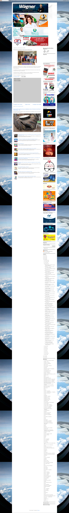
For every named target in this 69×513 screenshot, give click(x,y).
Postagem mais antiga (37, 104)
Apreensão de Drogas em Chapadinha (49, 368)
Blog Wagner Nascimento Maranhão (49, 385)
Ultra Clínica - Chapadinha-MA (48, 496)
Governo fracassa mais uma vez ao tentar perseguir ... (49, 296)
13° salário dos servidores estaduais (49, 360)
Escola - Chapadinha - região (48, 433)
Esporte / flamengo (46, 434)
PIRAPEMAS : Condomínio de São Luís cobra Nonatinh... (49, 267)
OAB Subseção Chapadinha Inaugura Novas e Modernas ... (50, 265)
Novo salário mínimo (47, 463)
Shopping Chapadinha (47, 486)
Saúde (45, 483)
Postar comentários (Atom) (19, 106)
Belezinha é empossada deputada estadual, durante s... (49, 290)
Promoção (45, 479)
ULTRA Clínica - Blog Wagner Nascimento (49, 495)
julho (45, 347)
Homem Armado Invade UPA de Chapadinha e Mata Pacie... (49, 332)
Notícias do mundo (46, 461)
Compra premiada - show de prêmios (49, 402)
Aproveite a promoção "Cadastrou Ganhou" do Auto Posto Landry (27, 176)
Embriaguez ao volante (47, 431)
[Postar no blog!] (22, 76)
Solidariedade (46, 492)
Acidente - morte (46, 361)
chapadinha (45, 395)
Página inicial (27, 104)
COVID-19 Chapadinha (47, 413)
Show (44, 487)
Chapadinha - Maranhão (47, 396)
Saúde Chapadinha (46, 484)
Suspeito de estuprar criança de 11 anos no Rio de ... (49, 327)
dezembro (46, 260)
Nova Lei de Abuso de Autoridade (48, 462)
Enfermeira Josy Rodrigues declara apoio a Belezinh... (49, 271)
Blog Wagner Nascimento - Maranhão (49, 381)
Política (45, 470)
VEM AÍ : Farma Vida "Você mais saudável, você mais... (49, 340)
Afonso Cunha (46, 364)
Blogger (38, 510)
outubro (46, 262)
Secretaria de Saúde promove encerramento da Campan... (49, 342)
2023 (45, 255)
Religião (45, 481)
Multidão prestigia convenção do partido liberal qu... (49, 315)
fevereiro (46, 353)
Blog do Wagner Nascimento (48, 251)
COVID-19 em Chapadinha (47, 414)
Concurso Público (46, 403)
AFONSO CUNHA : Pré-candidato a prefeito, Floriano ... (49, 329)
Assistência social (46, 369)
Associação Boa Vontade (47, 370)
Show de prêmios (46, 490)
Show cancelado (46, 489)
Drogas (45, 425)
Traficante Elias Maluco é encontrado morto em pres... (50, 292)
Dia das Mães (46, 419)
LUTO (45, 456)
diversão (45, 424)
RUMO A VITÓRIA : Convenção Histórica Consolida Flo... (49, 305)
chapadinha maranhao (47, 398)
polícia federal (46, 467)
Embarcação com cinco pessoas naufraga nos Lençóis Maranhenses (49, 430)
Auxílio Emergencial (46, 371)
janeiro (46, 354)
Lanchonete (45, 455)
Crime (45, 415)
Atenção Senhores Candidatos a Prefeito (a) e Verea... (49, 330)
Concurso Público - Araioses (48, 404)
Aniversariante (46, 366)
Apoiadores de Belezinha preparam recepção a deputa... (49, 284)
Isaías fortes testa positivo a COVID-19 (49, 453)
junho (46, 348)
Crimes (45, 417)
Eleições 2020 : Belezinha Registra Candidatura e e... (49, 300)
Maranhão (45, 459)
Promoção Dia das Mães (47, 480)
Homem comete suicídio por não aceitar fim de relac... (49, 323)
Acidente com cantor (47, 362)
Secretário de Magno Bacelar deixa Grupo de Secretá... (49, 288)
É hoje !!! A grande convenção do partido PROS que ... (49, 309)
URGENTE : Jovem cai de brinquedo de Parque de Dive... (50, 311)
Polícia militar (46, 468)
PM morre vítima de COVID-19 (48, 465)
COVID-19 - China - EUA (47, 412)
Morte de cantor (46, 460)
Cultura (45, 418)
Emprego (45, 432)
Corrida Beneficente (46, 410)
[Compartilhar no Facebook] (24, 76)
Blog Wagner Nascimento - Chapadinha (49, 380)
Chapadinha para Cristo (47, 399)
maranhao (45, 458)
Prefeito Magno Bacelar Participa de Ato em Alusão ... (49, 334)
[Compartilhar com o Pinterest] (25, 76)
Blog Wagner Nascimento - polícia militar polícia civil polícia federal (49, 382)
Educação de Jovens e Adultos (48, 427)
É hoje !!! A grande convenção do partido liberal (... (49, 321)
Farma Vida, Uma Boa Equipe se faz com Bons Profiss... (50, 298)
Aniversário (45, 367)
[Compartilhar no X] (23, 76)
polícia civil (45, 466)
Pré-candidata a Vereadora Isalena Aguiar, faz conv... (49, 317)
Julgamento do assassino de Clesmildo (49, 454)
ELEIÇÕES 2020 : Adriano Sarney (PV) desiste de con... (49, 280)
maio (45, 349)
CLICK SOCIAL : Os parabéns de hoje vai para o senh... (50, 336)
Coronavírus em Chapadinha (48, 406)
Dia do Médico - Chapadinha (48, 420)
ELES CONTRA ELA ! (21, 143)
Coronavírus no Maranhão (47, 407)
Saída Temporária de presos (48, 482)
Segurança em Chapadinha (47, 485)
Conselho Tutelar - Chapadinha (48, 405)
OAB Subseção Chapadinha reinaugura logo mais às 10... (50, 269)
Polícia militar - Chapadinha (47, 469)
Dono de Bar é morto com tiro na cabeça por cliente (25, 171)
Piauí (44, 464)
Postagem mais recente (17, 104)
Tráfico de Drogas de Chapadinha (48, 494)
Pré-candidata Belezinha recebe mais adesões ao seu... (50, 319)
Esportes (45, 435)
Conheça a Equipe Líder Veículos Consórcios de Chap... (49, 273)
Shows (45, 491)
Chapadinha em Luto (47, 397)
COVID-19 (45, 411)
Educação (45, 426)
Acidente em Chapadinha (47, 363)
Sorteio (45, 493)
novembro (46, 261)
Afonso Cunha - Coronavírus (48, 365)
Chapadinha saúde (46, 400)
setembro (46, 263)
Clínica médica (46, 401)
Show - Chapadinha (46, 488)
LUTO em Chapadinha (47, 457)
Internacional (45, 452)
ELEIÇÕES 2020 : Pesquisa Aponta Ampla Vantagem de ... (49, 278)
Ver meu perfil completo (46, 252)
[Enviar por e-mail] (21, 76)
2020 (45, 259)
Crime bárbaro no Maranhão (47, 416)
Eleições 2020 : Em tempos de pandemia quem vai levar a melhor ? (27, 148)
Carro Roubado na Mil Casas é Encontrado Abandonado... (49, 304)
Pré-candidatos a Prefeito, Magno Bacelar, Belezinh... (49, 344)
